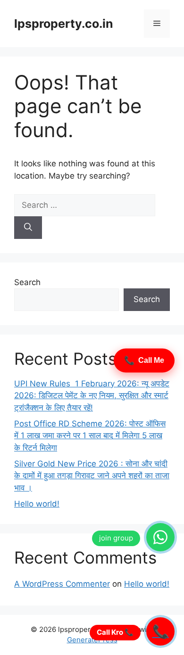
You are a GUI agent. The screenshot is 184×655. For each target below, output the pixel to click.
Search (27, 282)
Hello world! (36, 503)
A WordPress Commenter (62, 584)
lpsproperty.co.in (63, 23)
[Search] (28, 227)
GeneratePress (92, 639)
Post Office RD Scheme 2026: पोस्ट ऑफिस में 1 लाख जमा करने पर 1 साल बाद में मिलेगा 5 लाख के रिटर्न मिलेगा (90, 435)
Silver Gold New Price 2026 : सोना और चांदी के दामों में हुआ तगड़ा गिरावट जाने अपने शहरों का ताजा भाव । (91, 475)
